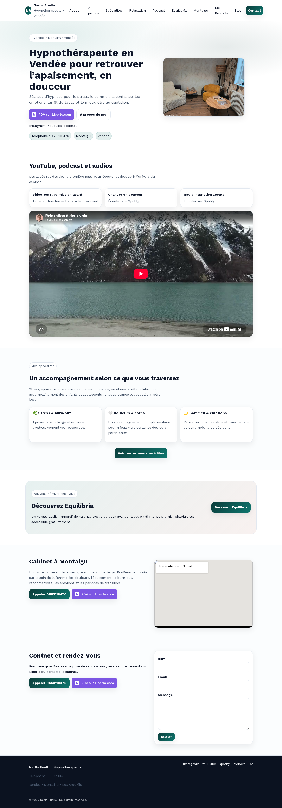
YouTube (55, 126)
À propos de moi (93, 114)
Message (165, 695)
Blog (238, 10)
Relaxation (137, 10)
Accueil (75, 10)
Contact (254, 10)
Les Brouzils (221, 10)
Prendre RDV (243, 764)
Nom (161, 659)
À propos (93, 10)
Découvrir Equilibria (231, 507)
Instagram (37, 126)
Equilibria (179, 10)
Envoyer (166, 736)
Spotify (224, 764)
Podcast (158, 10)
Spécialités (114, 10)
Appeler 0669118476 (49, 594)
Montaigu (200, 10)
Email (162, 677)
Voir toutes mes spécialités (141, 453)
